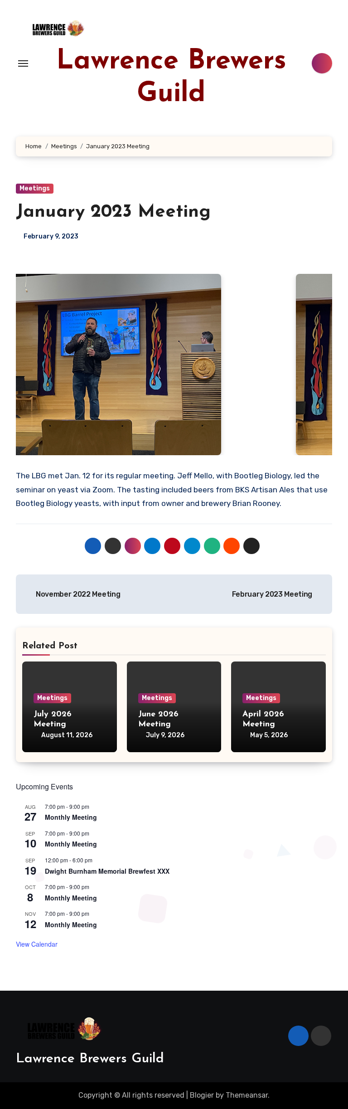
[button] (22, 364)
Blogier (202, 1095)
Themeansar (247, 1095)
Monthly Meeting (71, 817)
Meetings (34, 188)
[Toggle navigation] (23, 63)
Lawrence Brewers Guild (90, 1059)
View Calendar (37, 943)
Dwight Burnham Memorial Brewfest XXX (107, 871)
